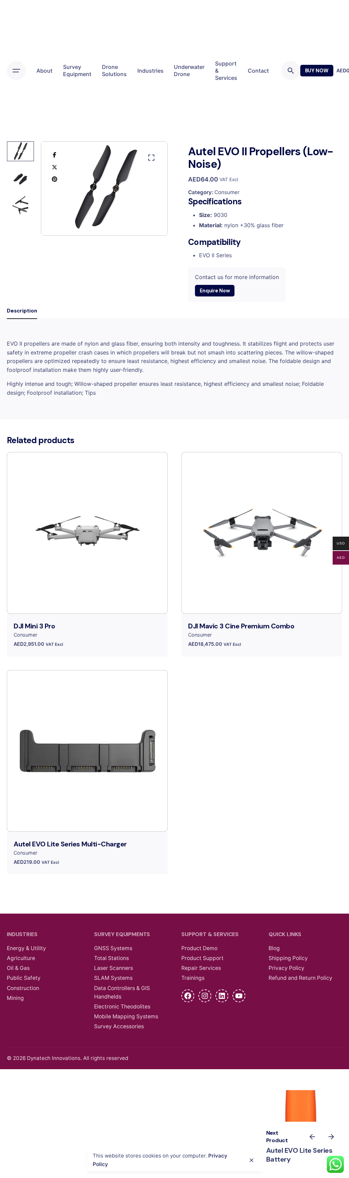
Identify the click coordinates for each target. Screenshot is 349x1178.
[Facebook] (54, 155)
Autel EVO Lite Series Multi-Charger (70, 844)
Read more (87, 602)
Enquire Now (215, 291)
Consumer (227, 192)
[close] (251, 1160)
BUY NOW (317, 71)
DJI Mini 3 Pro (34, 626)
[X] (54, 167)
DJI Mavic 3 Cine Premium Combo (241, 626)
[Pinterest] (54, 179)
